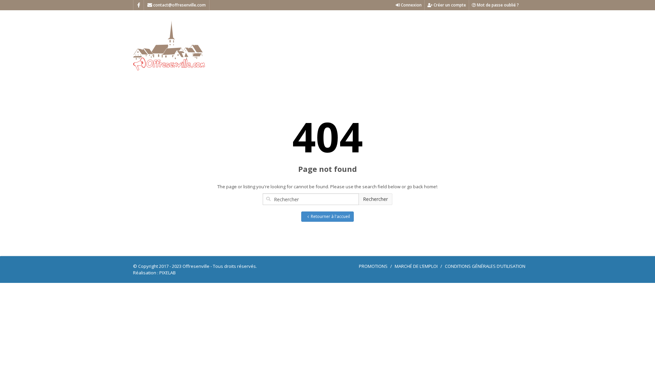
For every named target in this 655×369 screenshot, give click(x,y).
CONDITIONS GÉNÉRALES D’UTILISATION (485, 266)
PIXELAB (167, 273)
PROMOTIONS (373, 266)
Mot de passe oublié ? (497, 5)
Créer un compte (449, 5)
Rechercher (375, 199)
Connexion (411, 5)
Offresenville (196, 266)
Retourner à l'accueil (330, 216)
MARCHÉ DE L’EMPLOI (416, 266)
